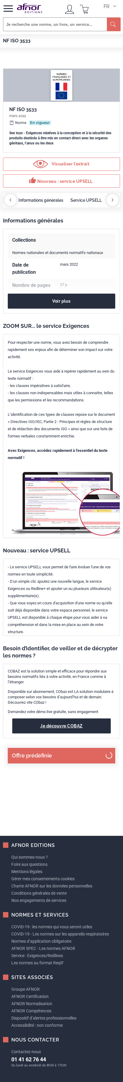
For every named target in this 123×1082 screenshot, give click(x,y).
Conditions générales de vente (39, 893)
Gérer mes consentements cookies (43, 878)
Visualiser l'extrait (70, 163)
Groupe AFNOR (25, 989)
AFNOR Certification (30, 996)
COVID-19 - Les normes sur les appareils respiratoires (60, 934)
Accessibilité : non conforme (37, 1025)
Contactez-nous (26, 1051)
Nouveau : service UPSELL (61, 180)
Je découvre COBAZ (61, 726)
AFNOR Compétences (31, 1010)
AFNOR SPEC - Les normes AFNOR (43, 948)
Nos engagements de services (38, 900)
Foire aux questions (29, 864)
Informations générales (41, 200)
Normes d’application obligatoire (41, 941)
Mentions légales (26, 871)
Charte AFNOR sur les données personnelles (51, 886)
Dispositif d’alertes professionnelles (43, 1018)
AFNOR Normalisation (31, 1003)
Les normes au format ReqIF (37, 962)
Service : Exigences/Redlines (37, 955)
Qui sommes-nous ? (29, 857)
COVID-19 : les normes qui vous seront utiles (51, 926)
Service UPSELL (86, 200)
